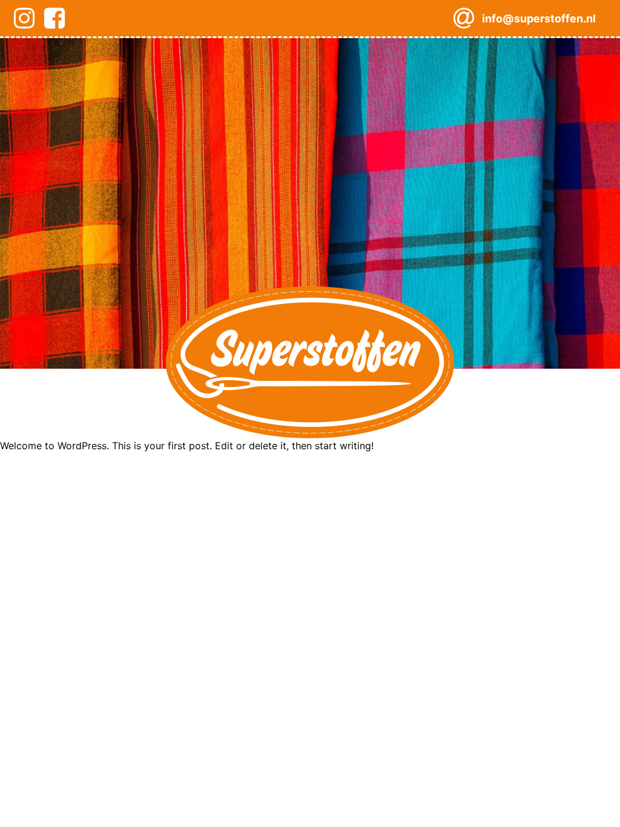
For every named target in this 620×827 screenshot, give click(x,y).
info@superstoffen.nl (539, 18)
